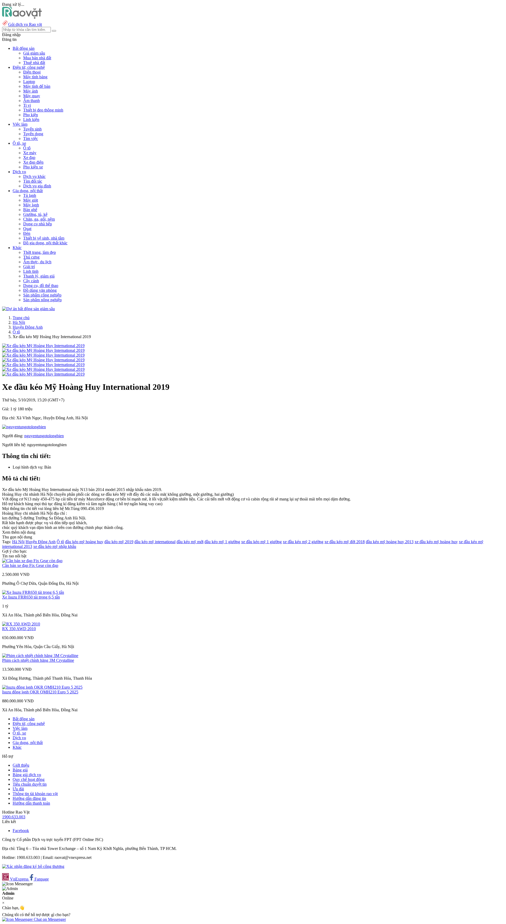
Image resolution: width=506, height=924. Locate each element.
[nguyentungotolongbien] (24, 427)
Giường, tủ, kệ (35, 214)
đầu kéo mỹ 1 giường (222, 541)
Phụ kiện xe (33, 167)
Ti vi (27, 105)
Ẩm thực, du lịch (37, 262)
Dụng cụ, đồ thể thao (40, 285)
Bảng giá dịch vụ (27, 774)
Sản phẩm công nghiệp (42, 295)
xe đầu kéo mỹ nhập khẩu (54, 546)
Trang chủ (21, 317)
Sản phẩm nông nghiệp (42, 300)
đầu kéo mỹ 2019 (118, 541)
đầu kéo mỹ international (155, 541)
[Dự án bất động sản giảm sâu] (28, 309)
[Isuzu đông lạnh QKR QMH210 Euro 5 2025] (42, 687)
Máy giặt (30, 200)
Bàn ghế (30, 209)
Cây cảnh (31, 281)
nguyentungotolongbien (44, 436)
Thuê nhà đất (34, 62)
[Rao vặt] (22, 17)
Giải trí (29, 266)
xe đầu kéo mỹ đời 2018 (344, 541)
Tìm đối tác (32, 181)
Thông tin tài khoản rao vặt (35, 793)
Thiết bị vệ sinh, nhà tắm (43, 238)
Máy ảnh (30, 91)
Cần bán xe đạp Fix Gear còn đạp (30, 565)
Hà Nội (19, 322)
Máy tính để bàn (36, 86)
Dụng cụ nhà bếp (37, 224)
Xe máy (29, 152)
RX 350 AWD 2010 (19, 628)
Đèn (26, 233)
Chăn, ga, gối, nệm (39, 219)
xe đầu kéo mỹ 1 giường (261, 541)
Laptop (29, 81)
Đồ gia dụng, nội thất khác (45, 243)
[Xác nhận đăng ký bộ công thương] (33, 866)
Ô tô (27, 148)
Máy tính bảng (35, 77)
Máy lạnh (31, 205)
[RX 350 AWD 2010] (21, 624)
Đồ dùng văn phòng (40, 290)
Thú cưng (31, 257)
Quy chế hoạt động (29, 779)
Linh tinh (30, 271)
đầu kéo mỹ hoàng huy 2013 (389, 541)
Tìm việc (30, 138)
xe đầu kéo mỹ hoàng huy (436, 541)
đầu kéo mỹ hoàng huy (84, 541)
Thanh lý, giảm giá (39, 276)
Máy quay (31, 96)
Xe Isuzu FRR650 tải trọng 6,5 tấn (31, 597)
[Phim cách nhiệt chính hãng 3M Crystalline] (40, 655)
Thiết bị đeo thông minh (43, 110)
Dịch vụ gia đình (37, 186)
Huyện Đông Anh (28, 327)
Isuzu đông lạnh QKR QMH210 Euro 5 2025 (40, 692)
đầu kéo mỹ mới (190, 541)
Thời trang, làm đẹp (39, 252)
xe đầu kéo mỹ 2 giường (303, 541)
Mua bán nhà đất (37, 58)
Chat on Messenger (49, 919)
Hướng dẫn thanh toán (31, 803)
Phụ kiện (30, 115)
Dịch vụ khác (34, 176)
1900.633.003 (13, 817)
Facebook (21, 830)
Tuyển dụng (33, 134)
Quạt (27, 228)
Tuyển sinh (32, 129)
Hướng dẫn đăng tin (29, 798)
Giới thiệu (21, 765)
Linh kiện (31, 119)
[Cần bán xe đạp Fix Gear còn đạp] (32, 560)
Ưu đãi (18, 789)
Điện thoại (32, 72)
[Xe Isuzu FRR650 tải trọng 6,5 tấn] (33, 592)
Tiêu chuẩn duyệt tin (30, 784)
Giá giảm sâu (34, 53)
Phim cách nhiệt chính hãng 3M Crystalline (38, 660)
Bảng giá (20, 770)
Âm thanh (31, 100)
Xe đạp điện (33, 162)
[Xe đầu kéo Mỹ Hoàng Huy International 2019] (43, 345)
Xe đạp (29, 157)
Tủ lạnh (29, 195)
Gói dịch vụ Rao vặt (25, 24)
